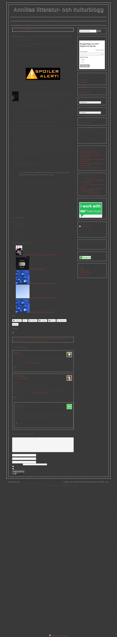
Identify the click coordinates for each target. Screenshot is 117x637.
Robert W (83, 188)
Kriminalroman (52, 23)
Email (38, 458)
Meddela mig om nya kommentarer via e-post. (26, 466)
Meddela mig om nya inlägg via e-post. (24, 469)
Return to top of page (13, 482)
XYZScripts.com (66, 485)
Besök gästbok (83, 82)
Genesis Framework (92, 482)
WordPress (101, 482)
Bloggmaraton (34, 23)
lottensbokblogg (23, 378)
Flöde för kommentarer (87, 272)
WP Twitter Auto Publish (52, 485)
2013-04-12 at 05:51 (20, 406)
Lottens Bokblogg (19, 376)
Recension (45, 340)
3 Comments (29, 40)
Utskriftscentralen (63, 23)
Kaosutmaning (17, 340)
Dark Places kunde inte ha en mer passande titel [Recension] (39, 255)
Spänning (23, 340)
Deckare (43, 23)
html (83, 59)
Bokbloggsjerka (24, 23)
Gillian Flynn (66, 338)
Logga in (83, 268)
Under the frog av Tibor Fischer (40, 393)
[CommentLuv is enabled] (18, 474)
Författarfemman (28, 19)
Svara (15, 369)
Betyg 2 (46, 338)
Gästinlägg (14, 23)
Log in (107, 482)
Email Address (91, 51)
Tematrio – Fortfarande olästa (34, 363)
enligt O (16, 352)
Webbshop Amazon (53, 19)
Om (44, 19)
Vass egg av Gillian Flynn (37, 269)
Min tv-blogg (74, 23)
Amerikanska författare (38, 338)
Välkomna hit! (84, 80)
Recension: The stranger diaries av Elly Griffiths (43, 298)
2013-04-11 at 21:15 (18, 382)
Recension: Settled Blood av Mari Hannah (42, 312)
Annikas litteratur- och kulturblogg (58, 9)
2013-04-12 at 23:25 (18, 354)
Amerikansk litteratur (25, 338)
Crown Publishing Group (55, 338)
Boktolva (19, 19)
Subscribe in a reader (85, 122)
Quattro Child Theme (79, 482)
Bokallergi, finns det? (90, 178)
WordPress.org (84, 275)
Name (38, 455)
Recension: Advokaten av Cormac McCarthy (42, 283)
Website (39, 462)
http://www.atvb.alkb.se (85, 92)
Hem (13, 19)
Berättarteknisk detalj (93, 193)
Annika (22, 40)
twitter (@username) (17, 464)
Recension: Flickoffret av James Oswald (91, 168)
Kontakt (38, 19)
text (83, 62)
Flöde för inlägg (85, 270)
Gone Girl (37, 43)
